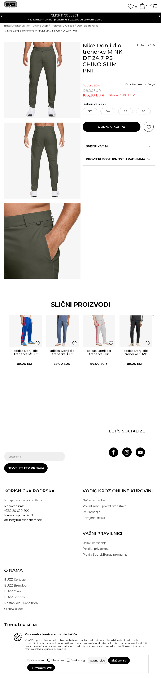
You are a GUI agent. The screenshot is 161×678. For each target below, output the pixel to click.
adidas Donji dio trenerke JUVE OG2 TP (136, 354)
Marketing (78, 660)
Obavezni (37, 660)
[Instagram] (127, 452)
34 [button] (108, 111)
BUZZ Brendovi (15, 585)
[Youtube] (140, 452)
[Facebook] (113, 452)
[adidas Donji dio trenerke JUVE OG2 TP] (135, 331)
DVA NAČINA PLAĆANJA (108, 15)
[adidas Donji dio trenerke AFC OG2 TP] (62, 331)
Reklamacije (91, 512)
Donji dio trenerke (87, 25)
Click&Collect (13, 609)
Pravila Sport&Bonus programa (105, 554)
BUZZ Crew (12, 591)
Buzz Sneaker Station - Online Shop (26, 25)
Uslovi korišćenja (94, 543)
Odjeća (69, 25)
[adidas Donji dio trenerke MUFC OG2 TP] (25, 331)
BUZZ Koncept (15, 580)
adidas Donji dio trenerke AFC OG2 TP (62, 354)
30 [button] (143, 111)
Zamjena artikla (94, 518)
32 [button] (90, 111)
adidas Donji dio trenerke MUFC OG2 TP (26, 354)
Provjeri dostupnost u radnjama (115, 159)
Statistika (57, 660)
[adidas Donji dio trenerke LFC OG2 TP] (99, 331)
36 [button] (125, 111)
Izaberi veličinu (94, 104)
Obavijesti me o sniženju (140, 84)
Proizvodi (56, 25)
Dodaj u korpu (111, 127)
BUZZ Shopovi (15, 597)
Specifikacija (97, 146)
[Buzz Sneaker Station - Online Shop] (10, 6)
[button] (149, 127)
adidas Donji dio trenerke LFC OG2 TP (99, 354)
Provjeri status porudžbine (23, 500)
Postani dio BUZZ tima (21, 603)
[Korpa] (142, 8)
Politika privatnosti (96, 549)
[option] (25, 356)
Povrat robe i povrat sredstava (104, 506)
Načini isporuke (94, 500)
